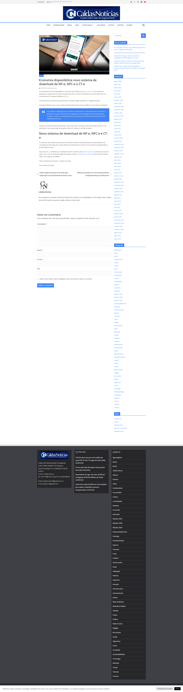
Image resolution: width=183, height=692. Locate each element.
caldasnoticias (53, 88)
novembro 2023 (119, 185)
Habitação (117, 332)
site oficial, (88, 91)
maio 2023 (117, 204)
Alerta (116, 253)
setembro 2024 (119, 154)
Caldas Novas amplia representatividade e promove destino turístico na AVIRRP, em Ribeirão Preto (129, 68)
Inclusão (116, 341)
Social (116, 385)
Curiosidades (118, 281)
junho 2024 (117, 163)
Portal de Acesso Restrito (85, 154)
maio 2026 (117, 91)
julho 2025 (117, 122)
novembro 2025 (119, 110)
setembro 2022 (119, 229)
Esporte (116, 313)
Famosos (117, 316)
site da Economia (88, 152)
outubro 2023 (118, 188)
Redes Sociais (118, 370)
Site (38, 269)
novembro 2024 (119, 147)
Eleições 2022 (118, 294)
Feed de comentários (120, 428)
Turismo (116, 407)
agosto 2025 (118, 119)
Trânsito (116, 404)
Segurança (117, 382)
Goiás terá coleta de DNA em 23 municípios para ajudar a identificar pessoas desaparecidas (91, 487)
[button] (93, 25)
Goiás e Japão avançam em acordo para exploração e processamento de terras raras (55, 174)
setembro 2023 (119, 192)
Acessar (116, 422)
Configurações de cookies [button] (164, 689)
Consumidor (118, 275)
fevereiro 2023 (118, 214)
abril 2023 (117, 207)
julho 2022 (117, 236)
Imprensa (117, 338)
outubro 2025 (118, 113)
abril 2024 (117, 169)
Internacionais (58, 25)
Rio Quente (101, 25)
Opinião (129, 25)
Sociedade (117, 389)
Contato (120, 25)
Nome (40, 250)
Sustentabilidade (119, 392)
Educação (117, 291)
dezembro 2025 (119, 106)
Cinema (116, 266)
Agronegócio (118, 250)
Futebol (116, 322)
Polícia (116, 363)
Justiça (116, 351)
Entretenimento (119, 310)
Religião (116, 373)
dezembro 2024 (119, 144)
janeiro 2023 (118, 217)
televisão (117, 398)
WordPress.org (118, 431)
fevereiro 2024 (118, 176)
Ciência (116, 262)
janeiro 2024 (118, 179)
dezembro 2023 (119, 182)
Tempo (116, 401)
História (116, 335)
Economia (117, 288)
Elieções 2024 (118, 300)
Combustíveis (118, 272)
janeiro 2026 (118, 103)
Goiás (77, 25)
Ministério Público (119, 357)
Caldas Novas (87, 25)
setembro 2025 (119, 116)
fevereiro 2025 (118, 138)
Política (111, 25)
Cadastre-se (118, 419)
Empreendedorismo (120, 303)
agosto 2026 (118, 81)
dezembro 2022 (119, 220)
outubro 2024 (118, 151)
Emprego (117, 307)
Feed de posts (118, 425)
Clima (116, 269)
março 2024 (118, 173)
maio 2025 (117, 128)
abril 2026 (117, 94)
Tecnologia (117, 395)
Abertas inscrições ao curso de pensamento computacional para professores (93, 174)
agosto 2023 (118, 195)
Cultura (116, 278)
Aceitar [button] (177, 689)
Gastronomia (118, 326)
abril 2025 (117, 132)
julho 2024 (117, 160)
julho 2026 (117, 84)
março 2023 (118, 210)
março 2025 (118, 135)
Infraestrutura (118, 344)
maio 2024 (117, 166)
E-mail (40, 259)
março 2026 (118, 97)
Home (48, 25)
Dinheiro (116, 285)
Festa (116, 319)
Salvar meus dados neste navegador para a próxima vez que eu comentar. (66, 279)
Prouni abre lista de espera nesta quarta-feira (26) (129, 53)
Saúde (116, 379)
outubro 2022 (118, 226)
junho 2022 (117, 239)
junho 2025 (117, 125)
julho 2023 (117, 198)
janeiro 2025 (118, 141)
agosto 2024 (118, 157)
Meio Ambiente (119, 354)
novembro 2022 (119, 223)
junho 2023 (117, 201)
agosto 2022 (118, 232)
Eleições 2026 (118, 297)
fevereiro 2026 (118, 100)
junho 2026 (117, 88)
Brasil (69, 25)
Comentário (42, 224)
